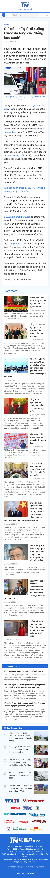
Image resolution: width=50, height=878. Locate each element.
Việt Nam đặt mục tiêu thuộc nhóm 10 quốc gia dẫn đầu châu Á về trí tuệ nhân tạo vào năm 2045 (24, 685)
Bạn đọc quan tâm (14, 728)
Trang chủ (20, 873)
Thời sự (7, 24)
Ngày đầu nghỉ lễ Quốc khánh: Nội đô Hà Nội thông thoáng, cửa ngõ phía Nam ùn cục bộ (20, 737)
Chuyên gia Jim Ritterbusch (17, 216)
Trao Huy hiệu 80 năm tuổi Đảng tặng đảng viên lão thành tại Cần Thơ (19, 749)
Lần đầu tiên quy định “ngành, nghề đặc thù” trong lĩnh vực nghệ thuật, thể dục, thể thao (24, 704)
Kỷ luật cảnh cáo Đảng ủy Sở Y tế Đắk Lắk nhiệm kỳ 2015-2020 (20, 775)
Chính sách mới (13, 666)
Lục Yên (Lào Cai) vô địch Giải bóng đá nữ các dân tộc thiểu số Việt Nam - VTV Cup (20, 788)
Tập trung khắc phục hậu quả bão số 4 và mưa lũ (23, 671)
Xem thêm (11, 290)
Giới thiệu (30, 873)
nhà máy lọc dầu (16, 155)
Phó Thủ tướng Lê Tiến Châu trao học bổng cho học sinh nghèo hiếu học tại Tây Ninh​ (20, 762)
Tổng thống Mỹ (16, 243)
